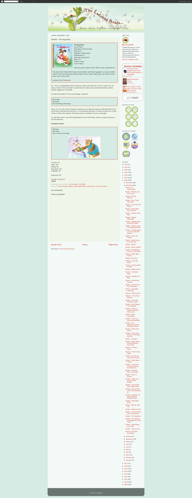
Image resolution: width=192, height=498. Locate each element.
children (70, 186)
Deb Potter (131, 82)
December (129, 182)
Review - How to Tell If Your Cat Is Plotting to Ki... (133, 390)
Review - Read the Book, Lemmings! (132, 371)
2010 (126, 482)
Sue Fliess (103, 186)
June (128, 447)
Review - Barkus (131, 244)
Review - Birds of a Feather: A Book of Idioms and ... (132, 310)
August (128, 441)
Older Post (113, 245)
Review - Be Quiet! (131, 258)
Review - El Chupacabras (131, 188)
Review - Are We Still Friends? (132, 281)
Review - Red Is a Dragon (131, 375)
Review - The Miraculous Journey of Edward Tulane (133, 324)
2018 (126, 180)
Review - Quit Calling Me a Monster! (132, 209)
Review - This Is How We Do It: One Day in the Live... (133, 334)
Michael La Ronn (128, 76)
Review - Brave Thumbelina (130, 315)
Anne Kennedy (62, 186)
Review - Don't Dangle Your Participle (133, 305)
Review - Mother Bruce (133, 269)
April (127, 452)
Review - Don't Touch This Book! (132, 201)
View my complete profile (130, 59)
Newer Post (56, 245)
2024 (126, 164)
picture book (91, 186)
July (127, 444)
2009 (126, 484)
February (129, 457)
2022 (126, 170)
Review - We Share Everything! (132, 432)
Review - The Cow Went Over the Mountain (133, 412)
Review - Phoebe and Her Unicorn (132, 192)
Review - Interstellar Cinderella (132, 289)
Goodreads (66, 80)
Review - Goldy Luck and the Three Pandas (132, 380)
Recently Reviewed (133, 66)
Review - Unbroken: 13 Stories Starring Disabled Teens (133, 396)
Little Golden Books (80, 186)
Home (85, 245)
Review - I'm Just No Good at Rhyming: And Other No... (132, 366)
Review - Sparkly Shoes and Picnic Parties (133, 222)
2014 (126, 471)
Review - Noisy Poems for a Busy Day (133, 241)
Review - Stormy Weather (131, 196)
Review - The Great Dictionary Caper (132, 301)
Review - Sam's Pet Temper (132, 236)
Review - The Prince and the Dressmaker (133, 319)
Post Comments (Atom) (67, 249)
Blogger (99, 493)
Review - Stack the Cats (133, 409)
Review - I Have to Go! (133, 429)
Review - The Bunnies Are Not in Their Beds (133, 250)
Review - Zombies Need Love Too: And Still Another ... (133, 231)
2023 (126, 167)
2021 (126, 172)
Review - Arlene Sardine (133, 247)
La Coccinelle (129, 45)
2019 (126, 177)
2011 (126, 479)
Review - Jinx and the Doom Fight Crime (132, 385)
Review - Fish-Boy (131, 339)
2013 (126, 474)
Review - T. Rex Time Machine (132, 296)
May (127, 449)
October (129, 436)
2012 (126, 476)
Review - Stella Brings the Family (132, 425)
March (128, 455)
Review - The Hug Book (133, 416)
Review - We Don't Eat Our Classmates (133, 285)
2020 (126, 175)
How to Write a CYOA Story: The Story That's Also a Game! (134, 88)
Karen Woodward (132, 92)
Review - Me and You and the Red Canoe (133, 356)
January (129, 460)
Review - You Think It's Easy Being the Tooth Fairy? (133, 420)
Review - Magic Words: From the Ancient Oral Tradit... (133, 343)
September (129, 439)
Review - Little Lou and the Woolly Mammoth (133, 226)
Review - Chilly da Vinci (133, 293)
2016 (126, 466)
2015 (126, 468)
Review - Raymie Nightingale (131, 218)
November (129, 185)
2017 (126, 463)
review (98, 186)
